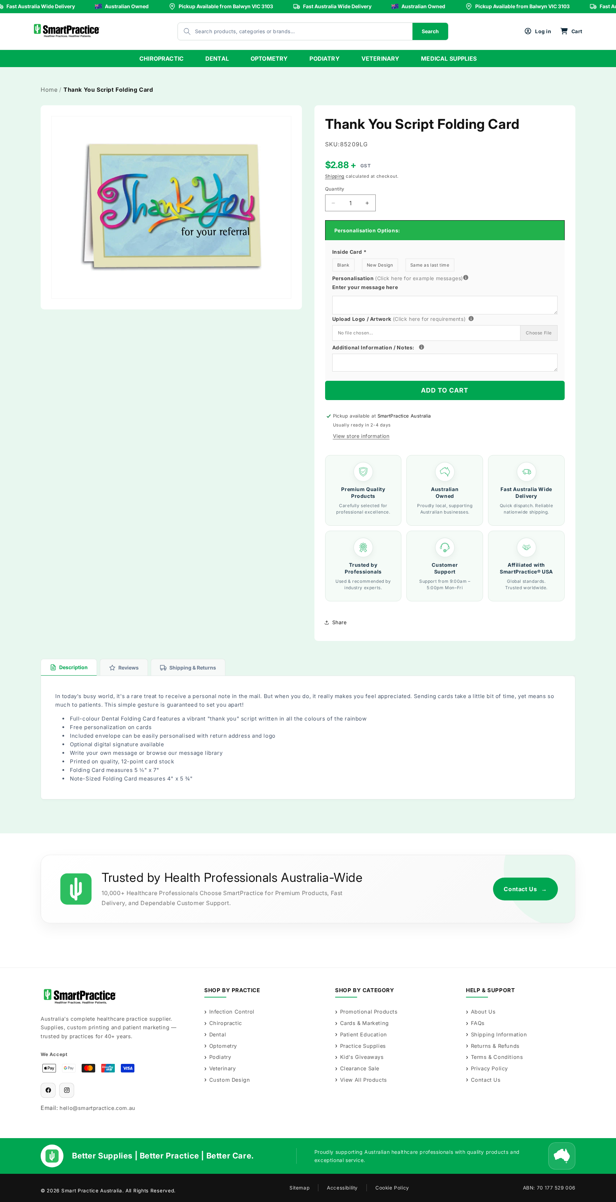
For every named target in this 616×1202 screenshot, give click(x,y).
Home (49, 89)
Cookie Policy (392, 1188)
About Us (483, 1012)
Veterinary (222, 1068)
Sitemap (299, 1188)
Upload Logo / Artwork (411, 318)
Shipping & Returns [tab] (192, 668)
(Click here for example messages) (419, 278)
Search (430, 31)
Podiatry (220, 1057)
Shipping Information (499, 1034)
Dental (217, 1034)
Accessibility (342, 1188)
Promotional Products (369, 1012)
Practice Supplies (363, 1046)
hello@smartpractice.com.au (97, 1108)
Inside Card (349, 252)
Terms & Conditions (497, 1057)
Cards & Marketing (364, 1023)
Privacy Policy (489, 1068)
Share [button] (339, 622)
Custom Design (229, 1080)
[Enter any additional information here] (421, 347)
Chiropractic (225, 1023)
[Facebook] (48, 1090)
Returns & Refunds (495, 1046)
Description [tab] (73, 667)
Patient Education (363, 1034)
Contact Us (525, 889)
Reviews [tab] (128, 668)
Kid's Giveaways (362, 1057)
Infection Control (232, 1012)
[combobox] (288, 31)
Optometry (223, 1046)
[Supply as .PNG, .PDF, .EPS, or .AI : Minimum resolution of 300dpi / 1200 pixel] (471, 318)
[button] (571, 31)
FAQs (478, 1023)
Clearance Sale (359, 1068)
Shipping (335, 176)
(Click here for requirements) (429, 319)
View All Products (363, 1080)
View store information (361, 436)
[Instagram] (66, 1090)
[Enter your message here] (465, 278)
